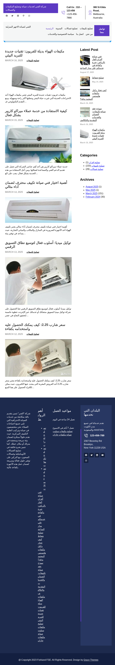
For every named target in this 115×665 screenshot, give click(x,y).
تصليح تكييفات (33, 60)
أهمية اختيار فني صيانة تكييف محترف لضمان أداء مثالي (36, 185)
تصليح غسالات (96, 169)
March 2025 (91, 193)
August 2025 (92, 186)
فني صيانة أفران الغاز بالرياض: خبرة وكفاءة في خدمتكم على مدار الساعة (92, 62)
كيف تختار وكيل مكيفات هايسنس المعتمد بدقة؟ (93, 94)
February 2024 (93, 197)
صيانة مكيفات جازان (41, 637)
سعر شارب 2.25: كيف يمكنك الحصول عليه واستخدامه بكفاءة (35, 327)
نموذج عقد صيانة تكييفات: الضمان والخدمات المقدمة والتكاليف (93, 114)
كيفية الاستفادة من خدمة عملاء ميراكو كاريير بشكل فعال (36, 113)
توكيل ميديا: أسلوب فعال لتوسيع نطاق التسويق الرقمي (38, 245)
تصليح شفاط (98, 78)
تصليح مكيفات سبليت (41, 627)
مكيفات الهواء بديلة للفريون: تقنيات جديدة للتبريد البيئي (34, 53)
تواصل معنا (102, 30)
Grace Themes (91, 660)
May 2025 (91, 190)
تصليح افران (94, 162)
